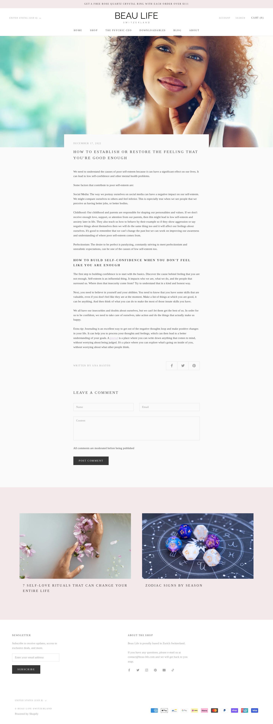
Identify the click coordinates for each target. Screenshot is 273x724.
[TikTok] (172, 670)
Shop (94, 30)
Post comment (91, 460)
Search (240, 18)
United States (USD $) (23, 18)
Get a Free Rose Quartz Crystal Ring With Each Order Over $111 (136, 4)
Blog (177, 30)
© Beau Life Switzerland (33, 708)
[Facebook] (129, 670)
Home (78, 30)
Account (224, 18)
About (194, 30)
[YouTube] (164, 670)
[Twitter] (137, 670)
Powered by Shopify (26, 713)
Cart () (257, 18)
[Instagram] (146, 670)
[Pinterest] (155, 670)
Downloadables (152, 30)
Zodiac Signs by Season (174, 585)
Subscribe (26, 669)
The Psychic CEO (118, 30)
